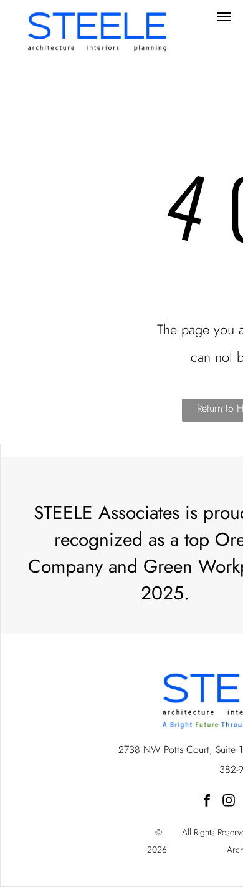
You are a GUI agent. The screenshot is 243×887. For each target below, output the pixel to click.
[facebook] (207, 802)
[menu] (224, 16)
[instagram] (228, 802)
